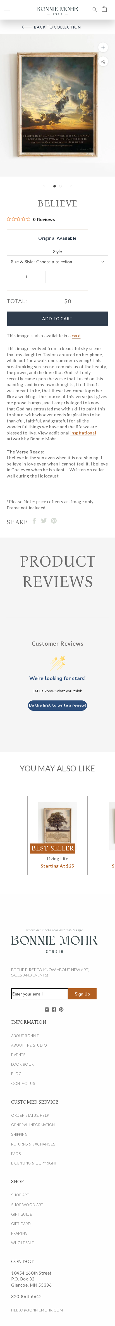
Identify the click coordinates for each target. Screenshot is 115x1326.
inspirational (83, 432)
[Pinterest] (54, 521)
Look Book (22, 1064)
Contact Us (23, 1083)
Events (18, 1054)
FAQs (16, 1153)
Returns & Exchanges (33, 1144)
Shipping (19, 1134)
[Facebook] (34, 521)
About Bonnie (25, 1035)
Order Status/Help (30, 1115)
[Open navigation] (7, 9)
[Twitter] (44, 521)
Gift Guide (21, 1214)
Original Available (57, 238)
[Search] (94, 9)
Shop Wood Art (27, 1205)
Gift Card (21, 1224)
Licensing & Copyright (34, 1163)
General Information (33, 1125)
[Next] (71, 186)
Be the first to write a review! (57, 705)
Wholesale (22, 1243)
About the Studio (29, 1045)
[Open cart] (104, 9)
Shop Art (20, 1195)
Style (57, 251)
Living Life (57, 858)
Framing (19, 1233)
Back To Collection (57, 27)
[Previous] (44, 186)
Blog (16, 1073)
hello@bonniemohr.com (37, 1310)
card (76, 335)
